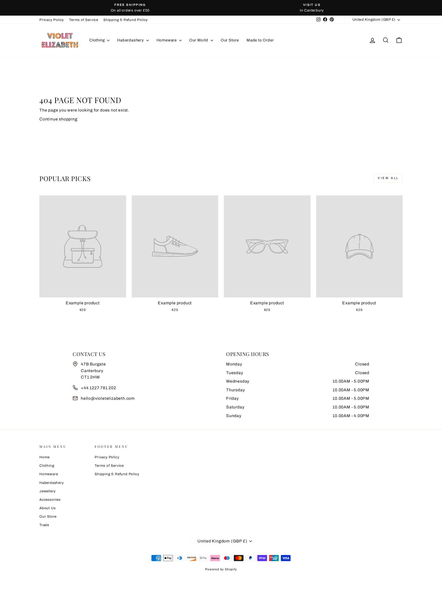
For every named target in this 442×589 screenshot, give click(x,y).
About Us (47, 508)
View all (388, 178)
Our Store (230, 40)
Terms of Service (83, 20)
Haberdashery (131, 40)
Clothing (97, 40)
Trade (44, 525)
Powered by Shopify (221, 569)
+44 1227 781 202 (98, 388)
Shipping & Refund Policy (125, 20)
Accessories (50, 500)
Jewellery (47, 491)
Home (44, 457)
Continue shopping (58, 119)
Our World (199, 40)
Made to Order (260, 40)
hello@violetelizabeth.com (108, 398)
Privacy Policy (51, 20)
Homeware (167, 40)
